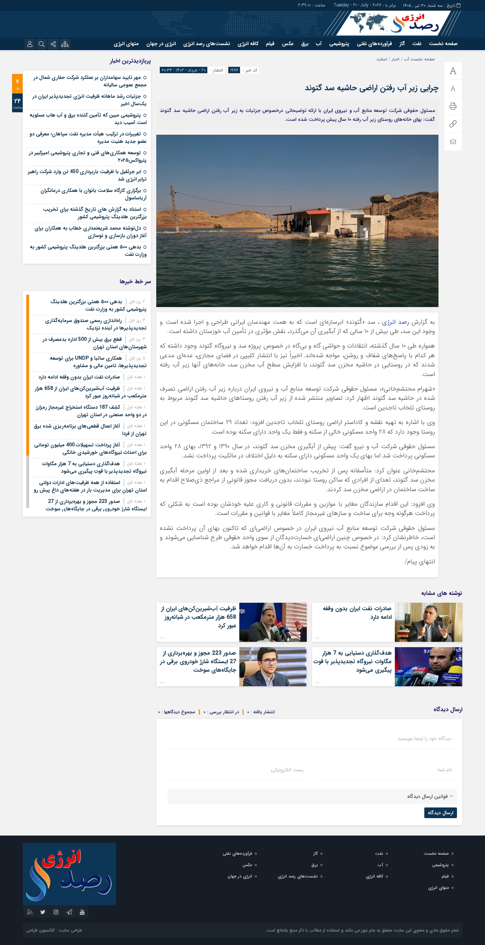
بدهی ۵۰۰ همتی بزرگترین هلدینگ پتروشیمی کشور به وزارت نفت (88, 250)
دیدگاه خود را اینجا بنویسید (425, 738)
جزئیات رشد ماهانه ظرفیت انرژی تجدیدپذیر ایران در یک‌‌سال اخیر (89, 100)
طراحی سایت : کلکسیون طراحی (54, 930)
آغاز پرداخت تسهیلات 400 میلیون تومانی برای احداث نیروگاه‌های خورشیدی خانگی (90, 448)
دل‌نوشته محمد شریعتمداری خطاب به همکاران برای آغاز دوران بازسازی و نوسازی (90, 232)
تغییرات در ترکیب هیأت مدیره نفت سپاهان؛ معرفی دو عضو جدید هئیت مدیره (88, 137)
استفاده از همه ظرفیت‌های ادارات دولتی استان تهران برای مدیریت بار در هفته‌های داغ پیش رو (90, 486)
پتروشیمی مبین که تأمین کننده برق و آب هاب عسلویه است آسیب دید (88, 119)
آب (319, 44)
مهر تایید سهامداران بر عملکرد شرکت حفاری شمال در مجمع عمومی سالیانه (90, 81)
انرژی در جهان (161, 44)
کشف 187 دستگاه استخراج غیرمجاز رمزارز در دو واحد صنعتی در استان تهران (91, 411)
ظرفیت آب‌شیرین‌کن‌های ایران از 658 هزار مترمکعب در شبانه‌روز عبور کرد (198, 617)
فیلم (270, 44)
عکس (288, 44)
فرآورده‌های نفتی (374, 44)
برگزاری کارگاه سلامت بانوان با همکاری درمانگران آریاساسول (93, 194)
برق (305, 44)
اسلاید (381, 59)
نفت (416, 44)
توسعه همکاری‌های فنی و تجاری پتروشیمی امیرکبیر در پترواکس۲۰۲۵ (88, 156)
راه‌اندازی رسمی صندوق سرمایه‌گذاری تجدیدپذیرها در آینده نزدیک (96, 324)
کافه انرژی (248, 44)
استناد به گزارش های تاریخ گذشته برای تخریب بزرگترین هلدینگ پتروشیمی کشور (95, 213)
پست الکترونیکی (287, 769)
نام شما (445, 769)
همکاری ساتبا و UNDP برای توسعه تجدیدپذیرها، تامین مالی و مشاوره (98, 362)
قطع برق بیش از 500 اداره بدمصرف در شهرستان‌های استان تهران (95, 343)
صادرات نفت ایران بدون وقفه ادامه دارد (357, 613)
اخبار (395, 59)
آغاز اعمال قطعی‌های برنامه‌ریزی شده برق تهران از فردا (90, 429)
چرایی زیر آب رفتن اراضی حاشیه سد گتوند (371, 88)
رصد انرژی (395, 322)
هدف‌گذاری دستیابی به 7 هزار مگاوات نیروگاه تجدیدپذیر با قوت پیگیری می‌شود (352, 662)
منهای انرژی (126, 44)
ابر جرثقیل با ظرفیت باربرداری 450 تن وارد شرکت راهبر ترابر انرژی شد (87, 175)
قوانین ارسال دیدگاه (427, 796)
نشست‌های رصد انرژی (206, 44)
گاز (402, 44)
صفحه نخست (443, 44)
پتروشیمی (339, 44)
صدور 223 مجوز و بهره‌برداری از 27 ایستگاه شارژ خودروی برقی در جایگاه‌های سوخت (198, 662)
